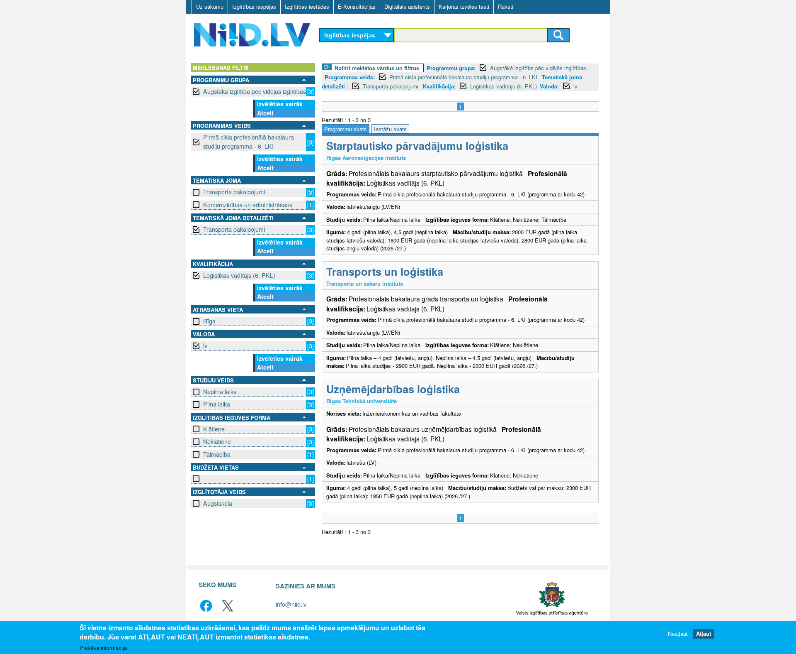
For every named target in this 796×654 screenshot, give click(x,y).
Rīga (209, 321)
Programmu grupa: (451, 68)
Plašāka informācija (103, 648)
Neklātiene (217, 441)
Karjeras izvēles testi (464, 6)
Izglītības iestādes (307, 6)
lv (205, 345)
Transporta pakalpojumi (234, 192)
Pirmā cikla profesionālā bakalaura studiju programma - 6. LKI (248, 141)
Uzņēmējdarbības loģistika (393, 389)
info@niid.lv (291, 604)
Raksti (505, 6)
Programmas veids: (350, 77)
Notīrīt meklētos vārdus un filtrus (377, 68)
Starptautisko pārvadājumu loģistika (417, 145)
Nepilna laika (220, 391)
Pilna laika (216, 404)
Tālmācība (217, 454)
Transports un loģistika (384, 271)
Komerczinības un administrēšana (248, 205)
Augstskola (217, 503)
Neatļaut (678, 634)
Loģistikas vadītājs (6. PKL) (239, 275)
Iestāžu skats (390, 129)
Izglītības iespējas (254, 6)
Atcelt (265, 113)
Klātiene (214, 429)
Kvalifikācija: (439, 86)
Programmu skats (345, 129)
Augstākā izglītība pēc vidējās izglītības (254, 91)
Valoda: (549, 86)
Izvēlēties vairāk (280, 104)
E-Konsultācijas (357, 6)
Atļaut (703, 634)
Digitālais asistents (407, 6)
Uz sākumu (209, 6)
